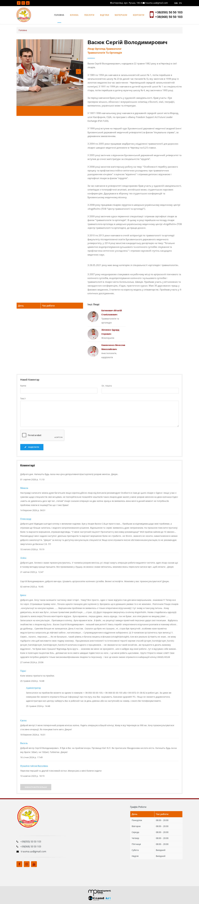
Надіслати (33, 447)
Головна (59, 15)
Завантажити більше (36, 787)
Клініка (74, 15)
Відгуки (104, 15)
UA (175, 3)
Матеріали (121, 15)
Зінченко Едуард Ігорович (110, 331)
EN (180, 3)
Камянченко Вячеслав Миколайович (113, 347)
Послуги (89, 15)
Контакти (138, 15)
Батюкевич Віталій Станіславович (111, 312)
